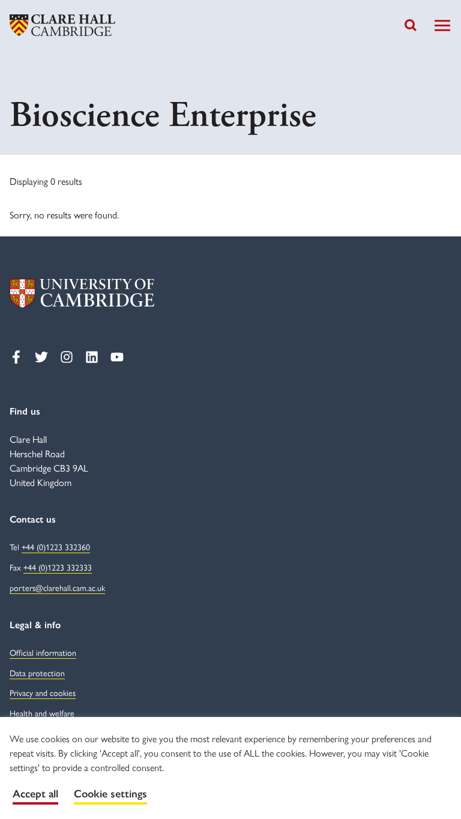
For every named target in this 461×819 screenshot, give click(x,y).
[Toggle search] (411, 25)
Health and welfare (42, 713)
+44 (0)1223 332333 (57, 567)
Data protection (37, 673)
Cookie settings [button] (110, 793)
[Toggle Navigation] (442, 25)
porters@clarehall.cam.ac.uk (57, 587)
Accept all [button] (35, 793)
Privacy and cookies (43, 692)
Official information (43, 652)
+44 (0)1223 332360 (56, 547)
